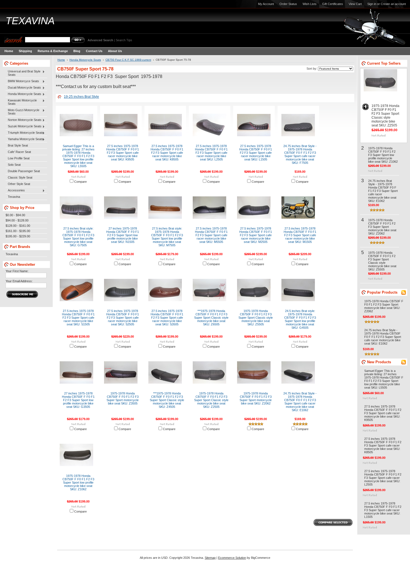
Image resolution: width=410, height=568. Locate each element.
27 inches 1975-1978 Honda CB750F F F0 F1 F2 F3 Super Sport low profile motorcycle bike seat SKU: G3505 (78, 400)
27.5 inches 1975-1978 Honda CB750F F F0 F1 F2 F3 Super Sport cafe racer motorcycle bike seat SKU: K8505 (167, 152)
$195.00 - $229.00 (18, 236)
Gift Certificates (332, 4)
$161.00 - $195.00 (18, 231)
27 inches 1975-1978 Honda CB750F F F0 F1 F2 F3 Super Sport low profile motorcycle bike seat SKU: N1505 (122, 235)
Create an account (393, 4)
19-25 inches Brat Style (81, 96)
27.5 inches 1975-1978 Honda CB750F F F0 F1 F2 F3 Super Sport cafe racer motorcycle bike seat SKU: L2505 (211, 152)
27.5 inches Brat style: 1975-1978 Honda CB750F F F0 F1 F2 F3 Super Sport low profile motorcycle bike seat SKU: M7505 (167, 237)
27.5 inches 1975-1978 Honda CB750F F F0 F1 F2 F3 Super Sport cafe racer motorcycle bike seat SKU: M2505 (255, 235)
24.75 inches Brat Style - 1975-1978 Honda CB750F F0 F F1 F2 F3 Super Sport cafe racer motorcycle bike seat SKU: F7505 (300, 154)
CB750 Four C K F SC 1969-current (128, 59)
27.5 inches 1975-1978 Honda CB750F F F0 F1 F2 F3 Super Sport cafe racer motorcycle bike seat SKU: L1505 (255, 152)
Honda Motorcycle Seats (23, 94)
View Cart (355, 4)
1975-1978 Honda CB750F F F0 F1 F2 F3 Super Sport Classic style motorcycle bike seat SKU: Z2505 (211, 400)
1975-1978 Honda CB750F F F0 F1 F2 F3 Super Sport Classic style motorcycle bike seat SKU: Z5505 (255, 317)
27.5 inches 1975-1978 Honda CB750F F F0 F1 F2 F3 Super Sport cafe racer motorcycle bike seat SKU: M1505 (300, 235)
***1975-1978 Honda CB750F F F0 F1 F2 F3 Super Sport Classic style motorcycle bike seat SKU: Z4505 (167, 400)
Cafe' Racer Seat (19, 151)
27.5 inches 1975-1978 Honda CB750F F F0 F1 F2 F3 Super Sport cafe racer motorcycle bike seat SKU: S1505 (78, 317)
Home (61, 59)
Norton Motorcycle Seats (24, 120)
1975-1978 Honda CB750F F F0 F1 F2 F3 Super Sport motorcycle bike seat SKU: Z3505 (123, 398)
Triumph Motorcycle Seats (25, 133)
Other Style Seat (19, 184)
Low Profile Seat (19, 158)
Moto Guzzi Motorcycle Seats (22, 111)
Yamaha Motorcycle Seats (24, 139)
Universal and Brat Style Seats (23, 73)
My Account (266, 4)
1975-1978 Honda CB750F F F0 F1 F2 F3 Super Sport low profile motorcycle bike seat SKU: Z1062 (78, 482)
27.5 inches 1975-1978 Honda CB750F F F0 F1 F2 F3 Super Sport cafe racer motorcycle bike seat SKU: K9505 (122, 152)
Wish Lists (310, 4)
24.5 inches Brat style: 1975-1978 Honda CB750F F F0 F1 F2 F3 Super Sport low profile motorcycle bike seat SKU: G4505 (300, 319)
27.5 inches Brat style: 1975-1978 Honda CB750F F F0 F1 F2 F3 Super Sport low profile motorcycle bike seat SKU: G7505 (78, 237)
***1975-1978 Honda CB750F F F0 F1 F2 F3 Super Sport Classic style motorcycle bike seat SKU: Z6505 (211, 317)
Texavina (14, 196)
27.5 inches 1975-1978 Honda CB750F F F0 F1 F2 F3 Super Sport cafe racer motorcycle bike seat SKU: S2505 (122, 317)
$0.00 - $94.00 (15, 215)
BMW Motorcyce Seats (22, 81)
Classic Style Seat (20, 177)
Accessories (15, 190)
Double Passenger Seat (24, 171)
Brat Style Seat (18, 145)
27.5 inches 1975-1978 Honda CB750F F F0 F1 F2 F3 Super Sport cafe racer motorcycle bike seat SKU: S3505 (167, 317)
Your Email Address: (19, 281)
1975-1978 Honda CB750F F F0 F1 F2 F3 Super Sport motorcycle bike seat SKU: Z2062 (256, 398)
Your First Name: (17, 271)
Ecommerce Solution (232, 557)
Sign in (371, 4)
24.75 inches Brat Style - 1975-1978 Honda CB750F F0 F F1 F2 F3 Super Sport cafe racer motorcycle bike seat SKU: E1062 (300, 402)
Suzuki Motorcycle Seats (24, 126)
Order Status (288, 4)
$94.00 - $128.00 (17, 220)
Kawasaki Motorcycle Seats (21, 102)
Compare (80, 181)
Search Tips (124, 40)
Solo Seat (14, 164)
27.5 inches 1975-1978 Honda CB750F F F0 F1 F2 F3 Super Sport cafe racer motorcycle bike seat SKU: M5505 (211, 235)
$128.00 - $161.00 (18, 225)
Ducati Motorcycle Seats (23, 88)
